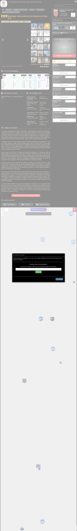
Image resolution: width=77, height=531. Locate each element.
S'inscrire (38, 271)
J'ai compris (59, 279)
